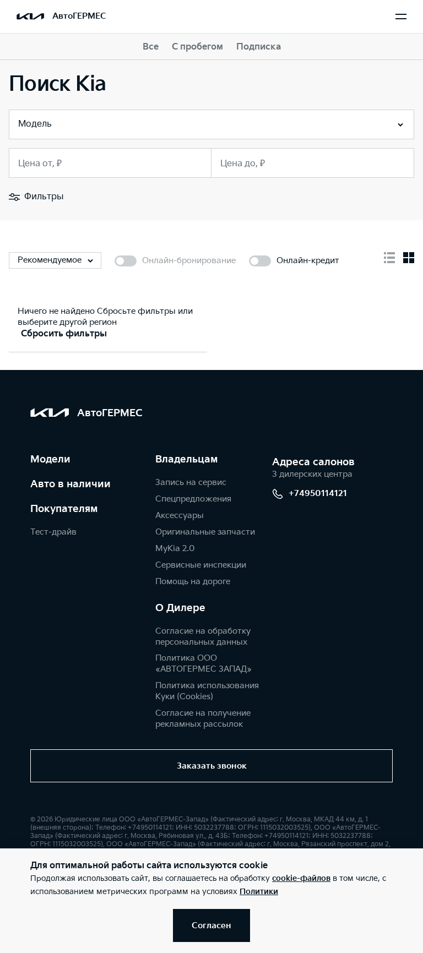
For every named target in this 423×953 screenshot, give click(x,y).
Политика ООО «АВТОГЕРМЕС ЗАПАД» (203, 663)
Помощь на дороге (192, 581)
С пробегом (197, 47)
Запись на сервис (190, 482)
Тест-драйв (53, 532)
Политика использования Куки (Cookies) (207, 691)
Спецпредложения (193, 499)
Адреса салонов (313, 462)
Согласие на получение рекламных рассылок (203, 718)
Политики (259, 891)
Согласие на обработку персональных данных (203, 636)
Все (151, 47)
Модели (50, 459)
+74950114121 (318, 493)
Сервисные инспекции (200, 565)
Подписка (258, 47)
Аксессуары (179, 515)
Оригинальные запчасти (205, 532)
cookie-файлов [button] (301, 878)
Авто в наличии (70, 484)
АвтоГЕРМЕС (79, 16)
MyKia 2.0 (174, 548)
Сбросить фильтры (64, 334)
